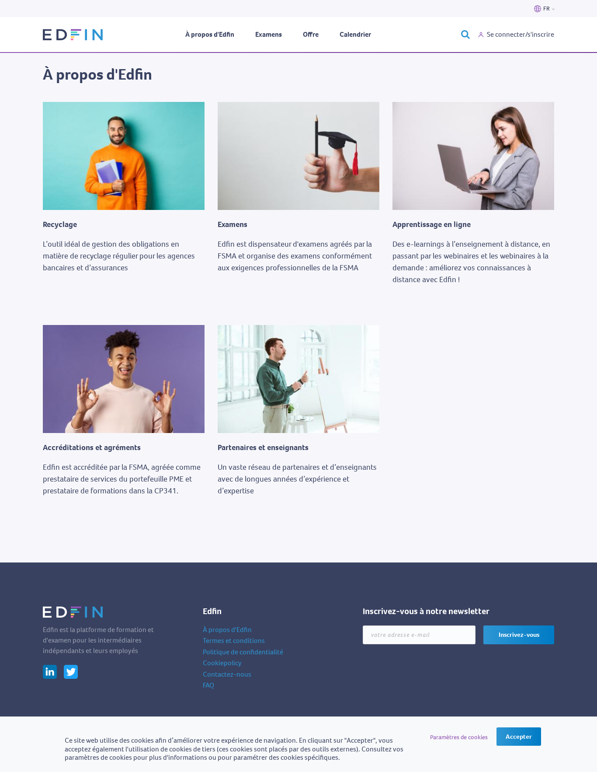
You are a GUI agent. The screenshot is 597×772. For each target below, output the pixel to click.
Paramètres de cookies (459, 737)
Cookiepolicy (222, 662)
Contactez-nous (227, 674)
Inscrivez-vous (519, 634)
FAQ (208, 685)
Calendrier (355, 34)
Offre (311, 34)
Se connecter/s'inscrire (520, 34)
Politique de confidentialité (243, 652)
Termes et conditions (234, 640)
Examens (268, 34)
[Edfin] (73, 35)
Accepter (519, 736)
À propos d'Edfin (209, 34)
